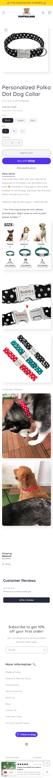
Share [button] (8, 564)
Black (7, 120)
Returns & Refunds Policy (18, 678)
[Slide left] (20, 81)
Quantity (6, 137)
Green (21, 120)
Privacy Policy (12, 685)
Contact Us (11, 710)
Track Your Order (14, 716)
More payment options (26, 168)
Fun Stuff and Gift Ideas (17, 723)
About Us (10, 697)
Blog (8, 704)
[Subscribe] (44, 650)
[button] (3, 13)
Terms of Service (14, 691)
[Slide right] (33, 81)
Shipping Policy (13, 672)
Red (33, 120)
